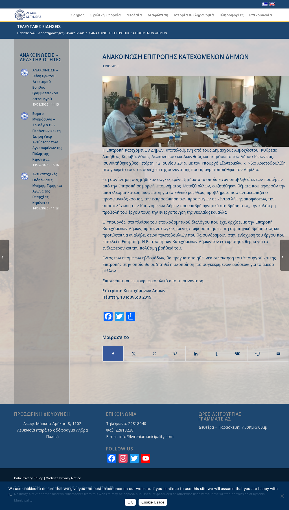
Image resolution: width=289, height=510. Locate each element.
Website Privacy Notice (63, 478)
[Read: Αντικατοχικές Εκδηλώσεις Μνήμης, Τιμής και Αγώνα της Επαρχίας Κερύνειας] (25, 177)
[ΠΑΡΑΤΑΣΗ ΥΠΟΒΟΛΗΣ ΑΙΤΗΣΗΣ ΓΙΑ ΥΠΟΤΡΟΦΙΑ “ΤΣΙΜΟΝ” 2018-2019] (4, 255)
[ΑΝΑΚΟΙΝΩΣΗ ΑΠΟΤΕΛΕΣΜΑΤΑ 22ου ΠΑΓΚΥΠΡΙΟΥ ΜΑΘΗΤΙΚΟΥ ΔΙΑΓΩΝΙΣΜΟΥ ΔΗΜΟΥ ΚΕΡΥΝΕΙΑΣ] (284, 255)
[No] (282, 496)
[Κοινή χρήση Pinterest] (175, 353)
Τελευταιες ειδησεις (39, 26)
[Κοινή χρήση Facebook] (113, 353)
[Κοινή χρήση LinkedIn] (196, 353)
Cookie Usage (152, 502)
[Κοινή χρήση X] (134, 353)
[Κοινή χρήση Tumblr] (216, 353)
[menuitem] (77, 15)
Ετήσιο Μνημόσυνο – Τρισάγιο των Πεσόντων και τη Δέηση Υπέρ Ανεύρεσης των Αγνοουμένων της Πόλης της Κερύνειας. (47, 136)
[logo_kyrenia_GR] (30, 15)
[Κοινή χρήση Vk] (237, 353)
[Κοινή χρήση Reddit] (258, 353)
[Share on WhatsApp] (154, 353)
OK (130, 502)
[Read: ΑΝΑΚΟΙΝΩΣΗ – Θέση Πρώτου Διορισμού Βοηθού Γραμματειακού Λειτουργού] (25, 73)
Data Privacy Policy (28, 478)
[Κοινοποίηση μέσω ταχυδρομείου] (278, 353)
